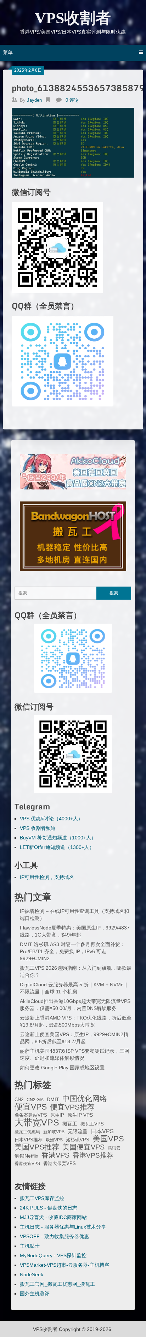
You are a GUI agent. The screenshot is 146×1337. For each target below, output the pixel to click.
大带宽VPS (37, 1122)
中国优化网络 (84, 1098)
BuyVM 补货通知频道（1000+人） (58, 837)
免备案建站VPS (31, 1115)
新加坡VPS (53, 1131)
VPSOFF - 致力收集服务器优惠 (54, 1236)
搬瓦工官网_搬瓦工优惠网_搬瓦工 (57, 1284)
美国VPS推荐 (37, 1147)
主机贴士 (30, 1246)
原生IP (57, 1115)
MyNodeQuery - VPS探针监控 (53, 1255)
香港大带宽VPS (59, 1163)
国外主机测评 (35, 1293)
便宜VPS (31, 1106)
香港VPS (55, 1155)
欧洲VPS (54, 1139)
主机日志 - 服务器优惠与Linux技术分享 (63, 1227)
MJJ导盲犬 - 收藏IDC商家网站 (53, 1217)
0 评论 (72, 100)
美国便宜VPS (83, 1147)
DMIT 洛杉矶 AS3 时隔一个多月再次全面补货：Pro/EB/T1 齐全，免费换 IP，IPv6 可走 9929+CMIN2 (72, 951)
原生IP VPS (80, 1115)
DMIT (53, 1099)
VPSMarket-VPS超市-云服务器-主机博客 (65, 1265)
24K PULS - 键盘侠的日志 (48, 1208)
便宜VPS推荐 (72, 1107)
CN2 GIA (35, 1099)
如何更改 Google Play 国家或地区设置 (62, 1067)
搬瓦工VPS (92, 1124)
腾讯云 (114, 1148)
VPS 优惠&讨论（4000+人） (51, 818)
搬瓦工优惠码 (27, 1131)
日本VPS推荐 (29, 1139)
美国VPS (108, 1138)
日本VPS (102, 1131)
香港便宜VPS (27, 1163)
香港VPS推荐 (93, 1155)
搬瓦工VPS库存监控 (42, 1198)
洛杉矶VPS (77, 1139)
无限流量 (78, 1131)
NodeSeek (31, 1274)
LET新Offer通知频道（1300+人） (57, 847)
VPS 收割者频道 (38, 828)
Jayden (34, 100)
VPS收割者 (73, 18)
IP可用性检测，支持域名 (47, 877)
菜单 (8, 52)
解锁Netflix (26, 1156)
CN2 (19, 1099)
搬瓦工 (69, 1124)
